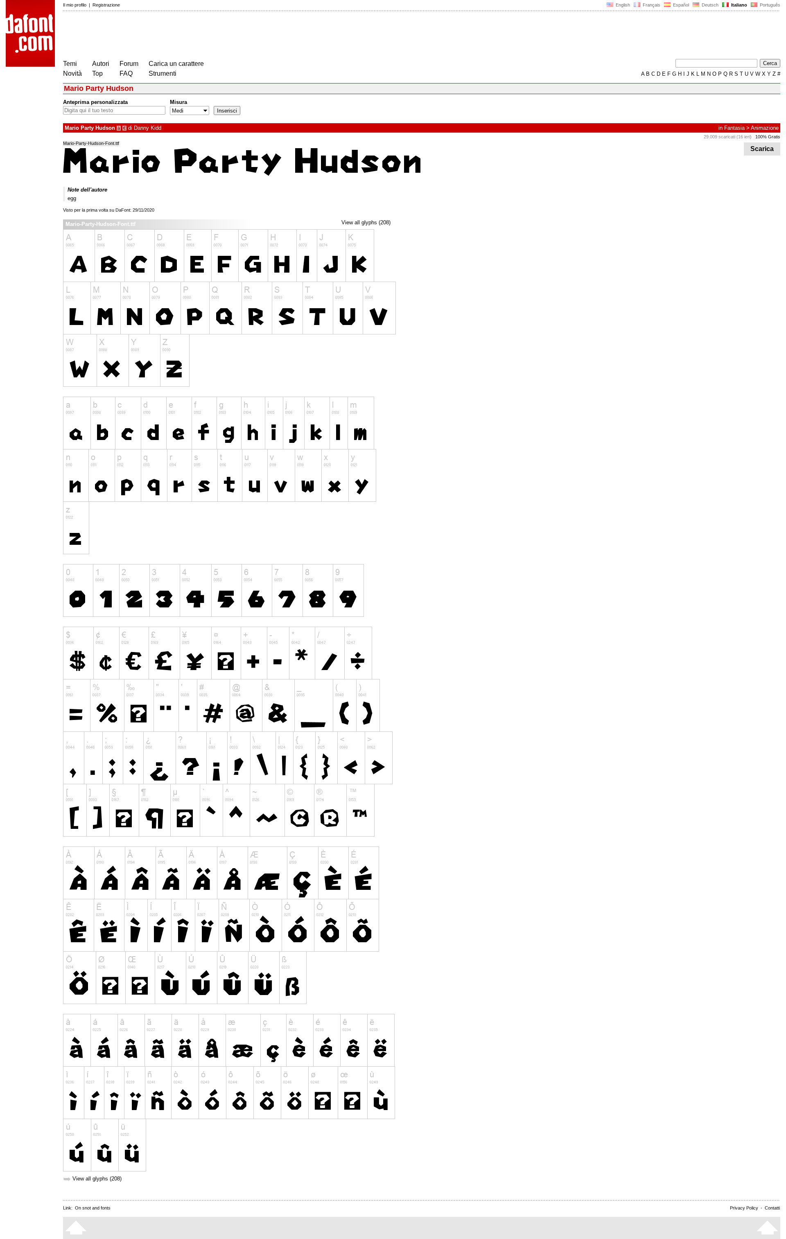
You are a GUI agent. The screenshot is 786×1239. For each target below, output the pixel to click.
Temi (70, 63)
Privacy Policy (744, 1207)
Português (768, 4)
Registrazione (106, 4)
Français (651, 4)
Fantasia (734, 128)
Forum (129, 63)
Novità (72, 73)
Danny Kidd (147, 128)
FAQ (126, 73)
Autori (100, 63)
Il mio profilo (74, 4)
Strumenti (162, 73)
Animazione (765, 128)
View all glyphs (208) (366, 222)
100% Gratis (767, 136)
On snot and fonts (93, 1207)
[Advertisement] (212, 36)
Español (680, 4)
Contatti (772, 1207)
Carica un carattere (176, 63)
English (622, 4)
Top (97, 73)
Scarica (762, 148)
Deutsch (709, 4)
